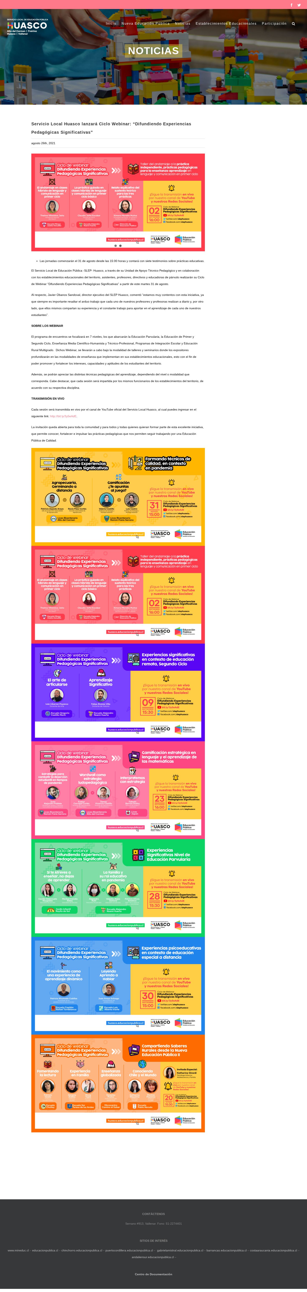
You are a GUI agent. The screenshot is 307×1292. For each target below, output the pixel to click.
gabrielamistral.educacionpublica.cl (180, 1250)
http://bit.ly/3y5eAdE (63, 416)
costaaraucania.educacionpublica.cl (274, 1250)
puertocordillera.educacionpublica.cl (129, 1250)
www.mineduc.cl (18, 1250)
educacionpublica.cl (45, 1250)
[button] (294, 23)
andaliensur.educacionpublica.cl (153, 1257)
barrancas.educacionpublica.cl (227, 1250)
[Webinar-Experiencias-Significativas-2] (118, 202)
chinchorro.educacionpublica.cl (81, 1250)
